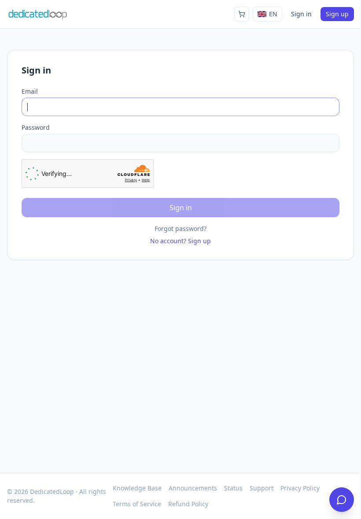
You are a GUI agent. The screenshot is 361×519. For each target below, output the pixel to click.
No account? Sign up (180, 241)
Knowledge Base (137, 488)
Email (30, 91)
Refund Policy (188, 504)
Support (261, 488)
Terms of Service (137, 504)
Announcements (193, 488)
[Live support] (341, 499)
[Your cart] (241, 14)
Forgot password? (180, 228)
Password (36, 127)
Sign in (301, 14)
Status (233, 488)
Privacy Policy (300, 488)
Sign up (337, 14)
